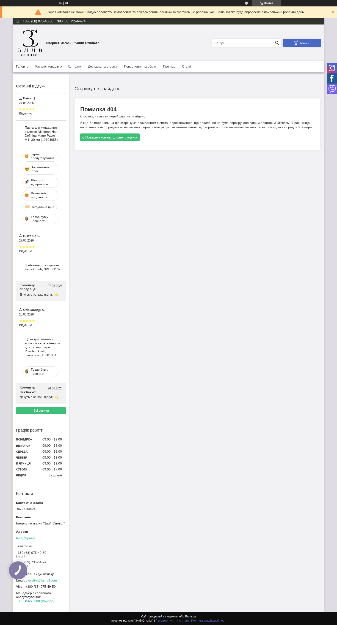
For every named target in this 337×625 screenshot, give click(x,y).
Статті (186, 66)
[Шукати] (277, 43)
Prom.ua (190, 616)
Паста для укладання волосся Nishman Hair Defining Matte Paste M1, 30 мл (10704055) (41, 133)
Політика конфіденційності (208, 620)
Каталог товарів (47, 66)
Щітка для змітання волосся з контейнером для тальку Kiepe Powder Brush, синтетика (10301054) (42, 347)
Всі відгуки (41, 410)
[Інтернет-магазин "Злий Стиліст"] (30, 42)
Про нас (169, 66)
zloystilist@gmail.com (41, 580)
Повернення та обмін (140, 66)
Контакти (74, 66)
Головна (22, 66)
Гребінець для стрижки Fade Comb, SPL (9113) (42, 267)
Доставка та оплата (102, 66)
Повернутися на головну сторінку (111, 137)
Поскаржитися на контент (172, 620)
